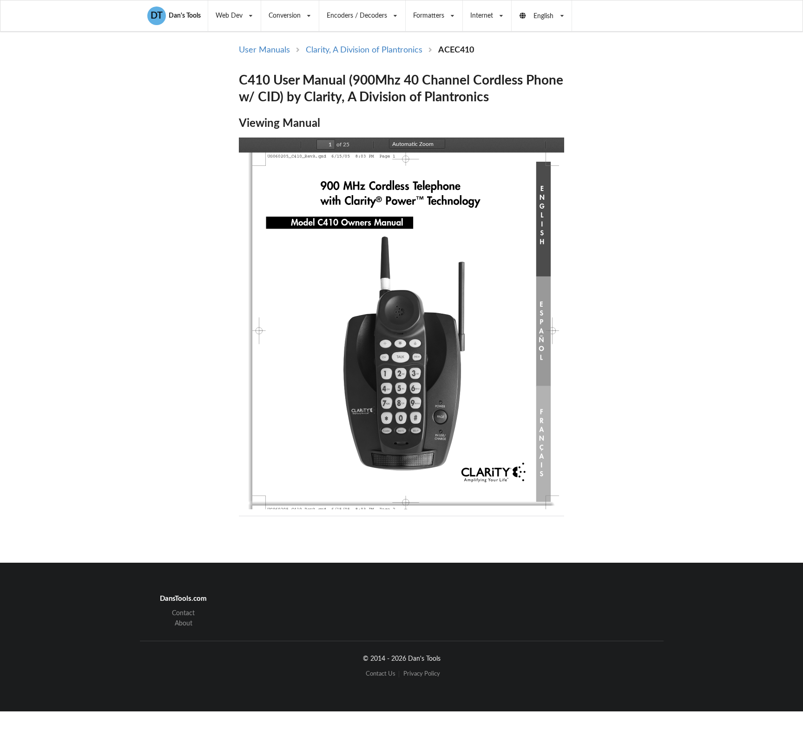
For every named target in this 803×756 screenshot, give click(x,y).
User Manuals (264, 50)
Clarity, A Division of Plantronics (364, 50)
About (183, 623)
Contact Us (380, 674)
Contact (183, 613)
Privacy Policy (421, 674)
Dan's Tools (176, 15)
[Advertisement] (642, 196)
